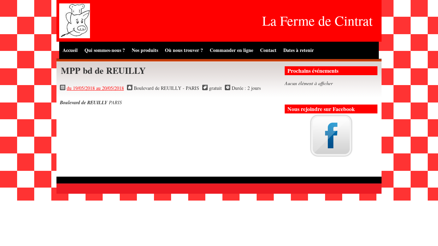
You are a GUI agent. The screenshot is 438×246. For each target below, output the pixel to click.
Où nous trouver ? (184, 50)
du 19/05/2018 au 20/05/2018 (95, 88)
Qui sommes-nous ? (105, 50)
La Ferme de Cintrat (317, 20)
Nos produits (145, 50)
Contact (268, 50)
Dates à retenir (298, 50)
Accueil (70, 50)
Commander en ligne (231, 50)
